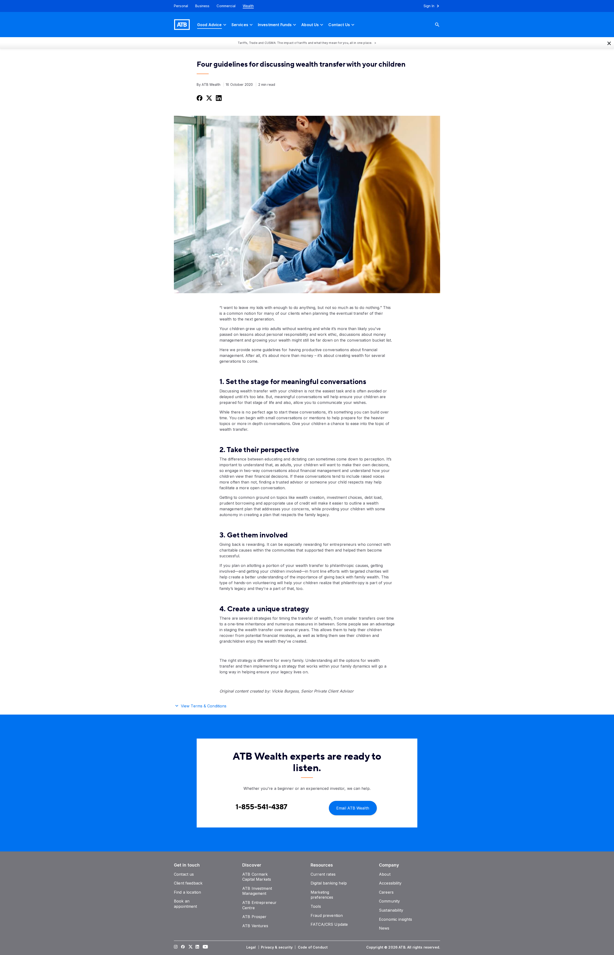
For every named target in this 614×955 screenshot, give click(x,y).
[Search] (440, 24)
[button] (609, 43)
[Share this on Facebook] (199, 98)
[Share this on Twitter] (208, 98)
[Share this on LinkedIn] (218, 98)
